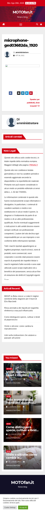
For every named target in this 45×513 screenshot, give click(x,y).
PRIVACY (33, 165)
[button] (37, 24)
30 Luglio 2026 (14, 434)
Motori (9, 368)
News (8, 396)
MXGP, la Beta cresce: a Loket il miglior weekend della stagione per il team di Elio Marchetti (21, 299)
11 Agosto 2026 (15, 379)
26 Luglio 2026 (14, 462)
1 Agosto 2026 (14, 407)
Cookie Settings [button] (9, 507)
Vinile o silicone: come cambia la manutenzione (21, 457)
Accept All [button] (23, 507)
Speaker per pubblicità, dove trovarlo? (33, 102)
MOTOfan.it (22, 12)
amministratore (22, 52)
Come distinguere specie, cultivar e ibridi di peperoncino (21, 430)
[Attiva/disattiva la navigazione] (20, 24)
